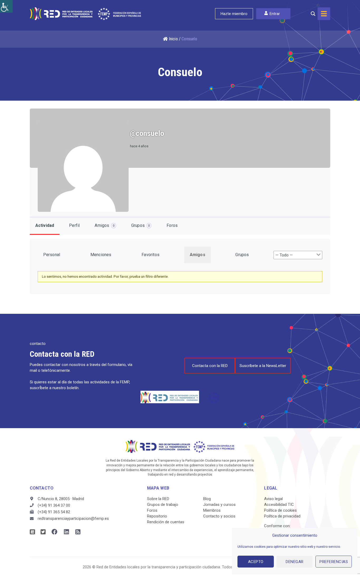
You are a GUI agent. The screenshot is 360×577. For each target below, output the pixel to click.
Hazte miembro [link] (234, 13)
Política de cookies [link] (280, 510)
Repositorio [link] (157, 516)
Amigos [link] (104, 225)
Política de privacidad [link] (282, 516)
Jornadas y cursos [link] (219, 504)
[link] (6, 6)
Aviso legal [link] (273, 498)
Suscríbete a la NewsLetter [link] (263, 365)
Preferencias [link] (333, 561)
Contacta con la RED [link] (210, 365)
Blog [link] (207, 498)
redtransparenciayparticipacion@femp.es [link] (73, 518)
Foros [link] (172, 225)
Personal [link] (51, 254)
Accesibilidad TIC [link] (279, 504)
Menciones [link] (100, 254)
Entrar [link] (275, 13)
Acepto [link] (256, 561)
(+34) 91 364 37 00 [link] (54, 505)
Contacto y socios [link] (219, 516)
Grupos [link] (140, 225)
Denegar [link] (295, 561)
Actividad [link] (44, 225)
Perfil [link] (74, 225)
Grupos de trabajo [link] (162, 504)
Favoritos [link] (150, 254)
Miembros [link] (212, 510)
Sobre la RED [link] (158, 498)
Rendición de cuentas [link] (165, 522)
